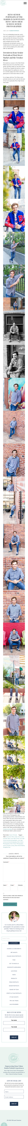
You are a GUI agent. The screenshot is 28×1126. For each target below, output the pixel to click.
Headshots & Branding (14, 967)
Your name (14, 1020)
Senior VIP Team (14, 989)
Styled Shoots (14, 997)
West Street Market (20, 845)
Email (12, 885)
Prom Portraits (14, 982)
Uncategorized (14, 1004)
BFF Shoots (14, 952)
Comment (6, 862)
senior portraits (7, 845)
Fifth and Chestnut (16, 1120)
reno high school (15, 838)
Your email (14, 1027)
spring (12, 845)
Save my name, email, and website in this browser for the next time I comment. (13, 897)
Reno (9, 838)
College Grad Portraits (14, 956)
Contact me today (7, 829)
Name (5, 885)
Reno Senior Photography (16, 843)
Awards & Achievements (14, 948)
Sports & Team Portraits (14, 993)
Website (20, 885)
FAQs (14, 960)
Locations (14, 971)
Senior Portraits (14, 30)
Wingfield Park (6, 847)
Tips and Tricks (14, 1000)
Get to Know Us (14, 963)
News (14, 974)
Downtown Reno (10, 837)
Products (14, 978)
